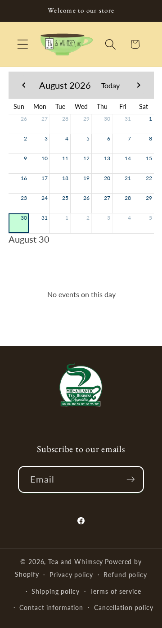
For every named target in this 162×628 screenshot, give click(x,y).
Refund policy (125, 574)
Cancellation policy (123, 607)
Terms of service (115, 591)
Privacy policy (71, 574)
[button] (22, 44)
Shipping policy (55, 591)
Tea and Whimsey (75, 561)
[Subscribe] (130, 479)
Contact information (51, 607)
